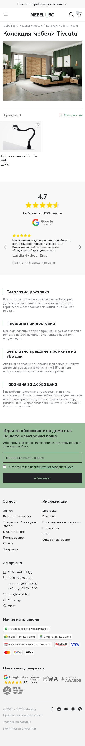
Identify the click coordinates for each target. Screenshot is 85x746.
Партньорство (13, 537)
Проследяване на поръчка (61, 522)
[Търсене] (72, 15)
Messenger (15, 600)
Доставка (49, 510)
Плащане (48, 516)
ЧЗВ (45, 534)
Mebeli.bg (10, 25)
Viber (11, 606)
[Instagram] (60, 709)
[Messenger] (74, 709)
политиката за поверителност (51, 467)
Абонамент (42, 478)
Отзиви (8, 543)
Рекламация (51, 528)
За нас (8, 510)
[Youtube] (67, 709)
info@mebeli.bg (18, 594)
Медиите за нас (14, 532)
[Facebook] (53, 709)
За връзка (10, 549)
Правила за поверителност (22, 715)
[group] (42, 244)
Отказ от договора (56, 539)
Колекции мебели (31, 25)
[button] (42, 4)
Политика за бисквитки (19, 728)
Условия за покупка (17, 722)
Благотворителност (17, 516)
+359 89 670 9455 (20, 578)
